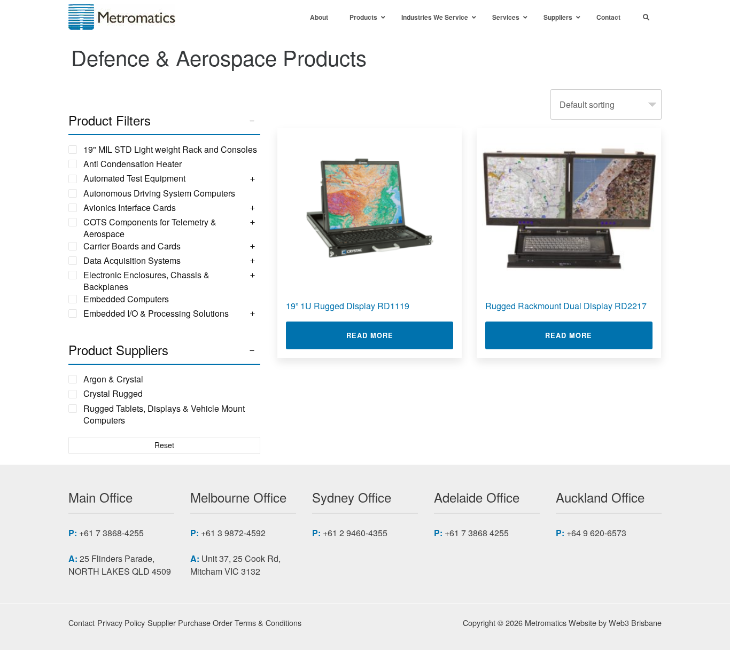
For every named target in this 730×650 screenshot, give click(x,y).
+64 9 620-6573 (596, 533)
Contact (81, 622)
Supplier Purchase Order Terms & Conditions (224, 622)
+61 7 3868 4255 (477, 533)
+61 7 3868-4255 (111, 533)
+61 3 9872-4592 (233, 533)
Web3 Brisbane (635, 622)
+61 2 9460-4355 (355, 533)
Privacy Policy (121, 622)
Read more (399, 335)
